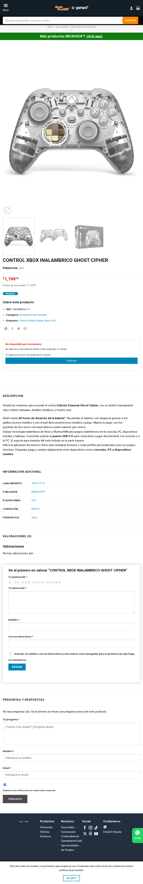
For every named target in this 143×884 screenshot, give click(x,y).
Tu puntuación (17, 576)
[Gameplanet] (71, 8)
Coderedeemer (70, 836)
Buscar (130, 20)
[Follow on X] (85, 834)
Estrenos (45, 836)
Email (7, 767)
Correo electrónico (20, 636)
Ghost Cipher (36, 320)
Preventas (46, 827)
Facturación (68, 832)
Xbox (47, 320)
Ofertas (44, 832)
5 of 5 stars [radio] (53, 582)
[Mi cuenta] (131, 8)
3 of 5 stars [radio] (25, 582)
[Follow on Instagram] (90, 828)
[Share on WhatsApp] (6, 329)
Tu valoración (17, 587)
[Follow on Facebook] (85, 828)
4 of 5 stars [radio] (37, 582)
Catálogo (71, 360)
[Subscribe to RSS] (90, 834)
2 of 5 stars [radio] (15, 582)
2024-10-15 (38, 483)
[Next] (132, 130)
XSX (21, 268)
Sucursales (68, 827)
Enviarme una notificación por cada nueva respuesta (29, 790)
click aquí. (94, 36)
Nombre (14, 619)
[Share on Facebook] (12, 329)
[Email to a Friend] (25, 329)
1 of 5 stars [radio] (9, 582)
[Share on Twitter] (19, 329)
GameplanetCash (71, 840)
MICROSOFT (38, 491)
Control (23, 320)
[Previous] (10, 130)
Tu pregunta (11, 719)
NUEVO (35, 508)
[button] (138, 8)
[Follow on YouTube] (96, 834)
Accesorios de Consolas (33, 314)
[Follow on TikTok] (96, 828)
